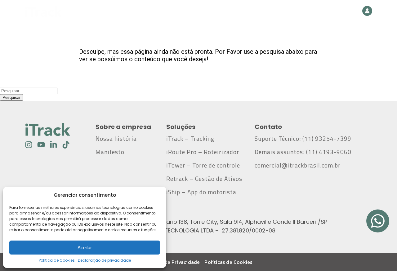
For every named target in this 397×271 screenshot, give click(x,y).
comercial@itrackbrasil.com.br (299, 165)
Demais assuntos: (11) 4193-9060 (303, 152)
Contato (273, 11)
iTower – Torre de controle (203, 165)
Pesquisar (11, 97)
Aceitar (85, 247)
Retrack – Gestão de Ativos (204, 178)
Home (135, 11)
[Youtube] (41, 145)
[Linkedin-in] (53, 145)
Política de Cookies (57, 260)
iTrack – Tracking (190, 138)
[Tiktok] (66, 145)
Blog (241, 11)
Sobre (165, 11)
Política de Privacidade (172, 262)
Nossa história (116, 138)
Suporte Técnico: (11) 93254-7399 (303, 138)
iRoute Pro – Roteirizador (202, 152)
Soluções (200, 11)
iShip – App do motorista (201, 192)
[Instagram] (29, 145)
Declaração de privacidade (104, 260)
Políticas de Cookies (228, 262)
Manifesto (110, 152)
